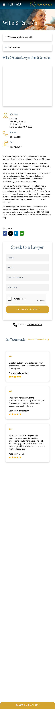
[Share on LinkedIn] (16, 233)
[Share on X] (10, 233)
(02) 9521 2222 (16, 137)
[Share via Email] (22, 233)
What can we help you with (20, 37)
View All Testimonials (37, 339)
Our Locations (13, 47)
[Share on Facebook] (5, 233)
